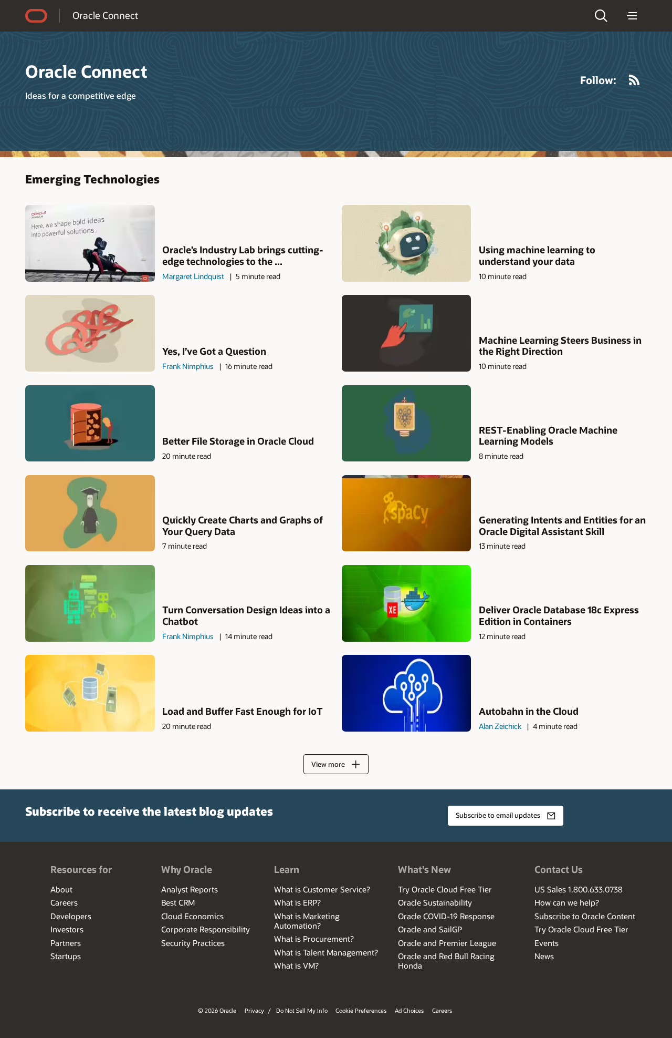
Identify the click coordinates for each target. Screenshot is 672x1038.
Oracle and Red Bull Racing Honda (446, 961)
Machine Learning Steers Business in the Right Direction (560, 346)
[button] (601, 16)
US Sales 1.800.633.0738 (578, 889)
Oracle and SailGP (430, 929)
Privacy (254, 1010)
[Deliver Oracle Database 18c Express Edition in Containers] (406, 603)
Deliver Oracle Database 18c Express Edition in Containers (559, 615)
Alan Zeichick (500, 726)
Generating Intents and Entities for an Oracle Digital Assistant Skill (562, 526)
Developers (70, 916)
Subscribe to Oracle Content (584, 916)
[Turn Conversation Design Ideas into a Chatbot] (90, 603)
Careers (64, 902)
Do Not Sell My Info (302, 1010)
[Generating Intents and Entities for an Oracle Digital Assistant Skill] (406, 513)
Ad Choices (409, 1010)
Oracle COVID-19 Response (446, 916)
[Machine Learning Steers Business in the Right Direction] (406, 333)
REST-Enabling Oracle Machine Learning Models (548, 436)
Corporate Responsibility (205, 929)
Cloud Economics (192, 916)
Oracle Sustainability (435, 902)
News (544, 956)
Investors (66, 929)
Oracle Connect (105, 15)
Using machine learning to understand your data (537, 255)
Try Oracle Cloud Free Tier (445, 889)
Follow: (598, 80)
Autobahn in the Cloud (529, 711)
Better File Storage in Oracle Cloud (238, 441)
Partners (65, 943)
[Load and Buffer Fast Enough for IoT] (90, 693)
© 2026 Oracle (217, 1010)
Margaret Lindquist (193, 276)
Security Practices (193, 943)
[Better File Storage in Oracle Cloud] (90, 423)
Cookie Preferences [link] (360, 1010)
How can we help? (566, 902)
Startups (65, 956)
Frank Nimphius (188, 366)
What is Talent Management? (326, 952)
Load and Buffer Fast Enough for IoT (242, 711)
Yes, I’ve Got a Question (214, 351)
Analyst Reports (189, 889)
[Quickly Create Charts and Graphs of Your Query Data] (90, 513)
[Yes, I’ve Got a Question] (90, 333)
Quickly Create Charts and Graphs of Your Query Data (242, 526)
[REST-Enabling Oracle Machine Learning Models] (406, 423)
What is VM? (296, 965)
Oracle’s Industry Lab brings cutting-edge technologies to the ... (242, 255)
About (61, 889)
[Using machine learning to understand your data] (406, 243)
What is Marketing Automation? (307, 921)
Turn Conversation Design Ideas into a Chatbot (246, 615)
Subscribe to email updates (498, 815)
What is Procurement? (314, 938)
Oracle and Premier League (447, 943)
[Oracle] (36, 16)
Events (546, 943)
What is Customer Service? (322, 889)
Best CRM (178, 902)
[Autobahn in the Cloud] (406, 693)
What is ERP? (297, 902)
